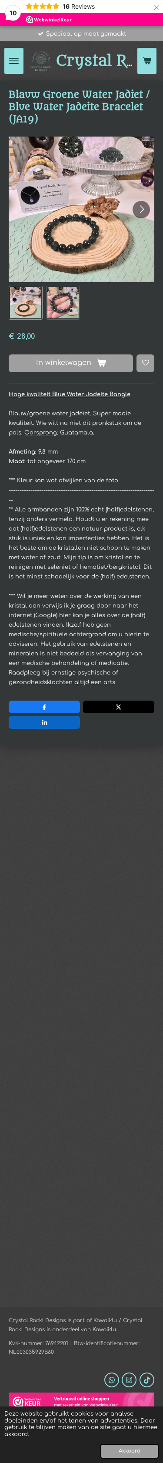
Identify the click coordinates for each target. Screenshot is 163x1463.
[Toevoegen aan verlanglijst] (145, 363)
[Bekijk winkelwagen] (146, 61)
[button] (26, 303)
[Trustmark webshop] (81, 1403)
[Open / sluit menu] (13, 61)
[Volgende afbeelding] (141, 209)
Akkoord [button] (129, 1451)
